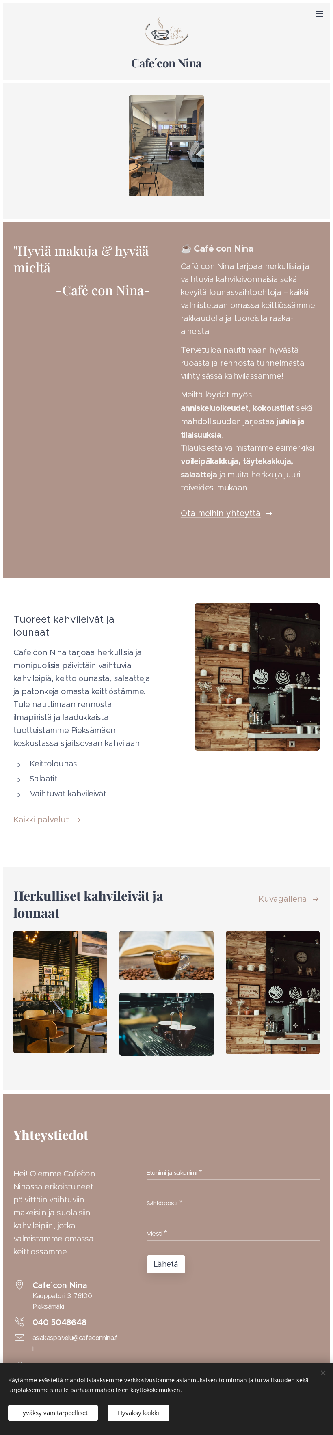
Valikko (319, 13)
